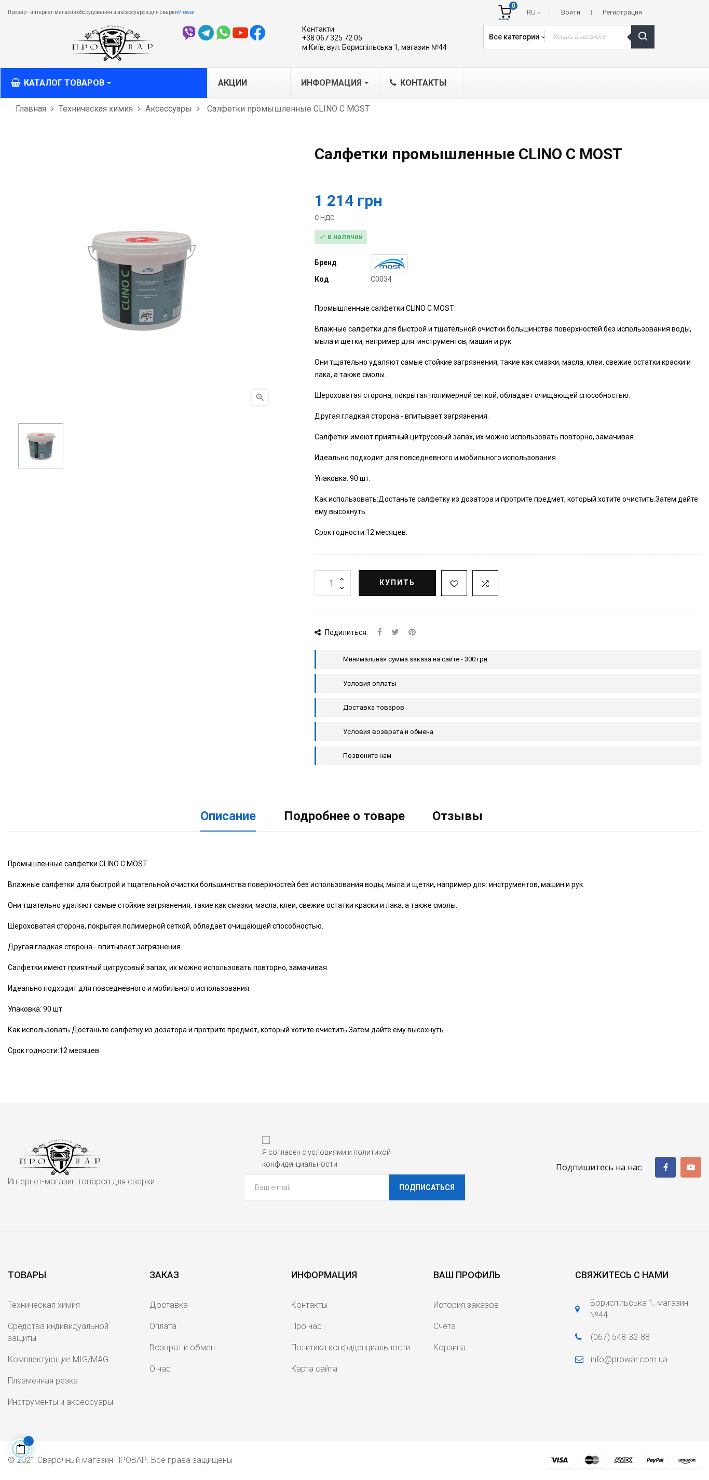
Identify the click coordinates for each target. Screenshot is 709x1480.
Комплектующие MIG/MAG (58, 1359)
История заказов (466, 1305)
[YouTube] (690, 1167)
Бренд (326, 262)
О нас (160, 1369)
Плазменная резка (43, 1381)
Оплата (162, 1326)
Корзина (449, 1347)
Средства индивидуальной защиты (58, 1332)
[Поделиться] (379, 633)
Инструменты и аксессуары (60, 1402)
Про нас (306, 1326)
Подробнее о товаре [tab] (344, 816)
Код (322, 279)
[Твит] (395, 633)
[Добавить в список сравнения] (485, 583)
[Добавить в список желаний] (454, 583)
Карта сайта (314, 1369)
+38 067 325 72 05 (332, 38)
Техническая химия (44, 1305)
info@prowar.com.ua (629, 1359)
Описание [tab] (228, 816)
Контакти (318, 29)
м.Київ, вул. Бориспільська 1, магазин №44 (374, 47)
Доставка (168, 1305)
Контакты (309, 1305)
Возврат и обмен (182, 1347)
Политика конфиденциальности (350, 1347)
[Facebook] (665, 1167)
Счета (444, 1326)
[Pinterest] (412, 633)
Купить (397, 582)
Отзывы (457, 816)
